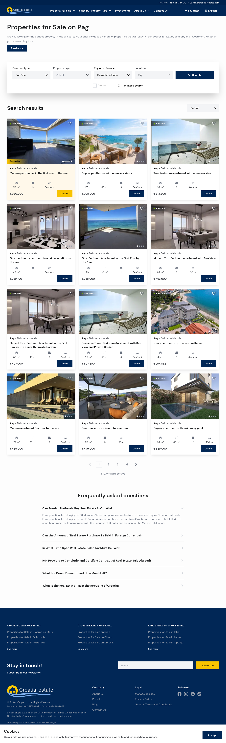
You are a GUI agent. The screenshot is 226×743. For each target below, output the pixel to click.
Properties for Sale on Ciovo (94, 637)
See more (12, 648)
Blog (95, 704)
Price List (97, 699)
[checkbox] (95, 86)
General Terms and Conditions (153, 704)
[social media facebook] (179, 694)
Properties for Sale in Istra (164, 632)
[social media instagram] (186, 694)
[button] (112, 507)
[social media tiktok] (199, 694)
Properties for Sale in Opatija (165, 642)
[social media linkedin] (192, 694)
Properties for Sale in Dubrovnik (26, 637)
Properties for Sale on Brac (94, 632)
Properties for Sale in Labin (164, 637)
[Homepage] (20, 10)
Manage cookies (145, 693)
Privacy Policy (143, 699)
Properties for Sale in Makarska (26, 642)
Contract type (21, 68)
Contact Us (99, 709)
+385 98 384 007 (56, 706)
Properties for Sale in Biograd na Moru (30, 632)
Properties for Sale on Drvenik (95, 642)
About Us (98, 693)
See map (110, 68)
